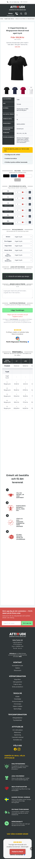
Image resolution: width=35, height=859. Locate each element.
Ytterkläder (17, 699)
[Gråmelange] (17, 180)
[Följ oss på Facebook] (15, 749)
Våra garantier (17, 682)
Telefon (17, 668)
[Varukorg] (26, 13)
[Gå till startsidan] (17, 635)
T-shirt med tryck (9, 18)
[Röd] (21, 175)
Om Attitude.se (17, 730)
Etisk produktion (17, 687)
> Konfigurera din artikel (12, 154)
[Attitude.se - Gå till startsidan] (17, 7)
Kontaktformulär (17, 665)
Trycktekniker (17, 720)
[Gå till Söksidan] (21, 13)
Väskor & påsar (17, 706)
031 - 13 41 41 (18, 648)
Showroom (17, 670)
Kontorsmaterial (17, 701)
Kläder (17, 696)
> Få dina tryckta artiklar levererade (15, 162)
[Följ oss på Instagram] (19, 749)
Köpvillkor (17, 679)
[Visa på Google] (17, 338)
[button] (17, 276)
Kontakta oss (17, 740)
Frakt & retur (17, 684)
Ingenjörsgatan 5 (17, 642)
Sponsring (17, 735)
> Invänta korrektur (10, 158)
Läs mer (17, 46)
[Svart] (6, 175)
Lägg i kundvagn (17, 310)
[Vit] (28, 175)
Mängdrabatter (17, 718)
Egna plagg (17, 709)
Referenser (17, 732)
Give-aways (17, 704)
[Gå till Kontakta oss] (17, 13)
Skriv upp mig (27, 623)
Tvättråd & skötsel (17, 737)
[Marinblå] (13, 175)
